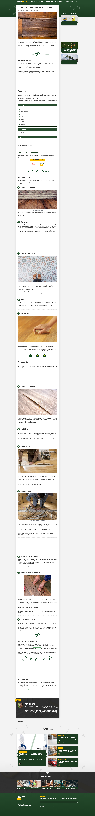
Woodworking (71, 1)
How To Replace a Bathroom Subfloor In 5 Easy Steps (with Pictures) (38, 689)
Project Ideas (50, 1)
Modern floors (43, 684)
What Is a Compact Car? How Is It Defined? (67, 762)
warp (30, 686)
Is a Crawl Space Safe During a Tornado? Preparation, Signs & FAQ (67, 739)
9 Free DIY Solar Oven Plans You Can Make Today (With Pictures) (67, 751)
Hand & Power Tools (60, 1)
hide (24, 721)
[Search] (76, 802)
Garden (42, 1)
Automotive (34, 1)
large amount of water (37, 647)
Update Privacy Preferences (21, 804)
